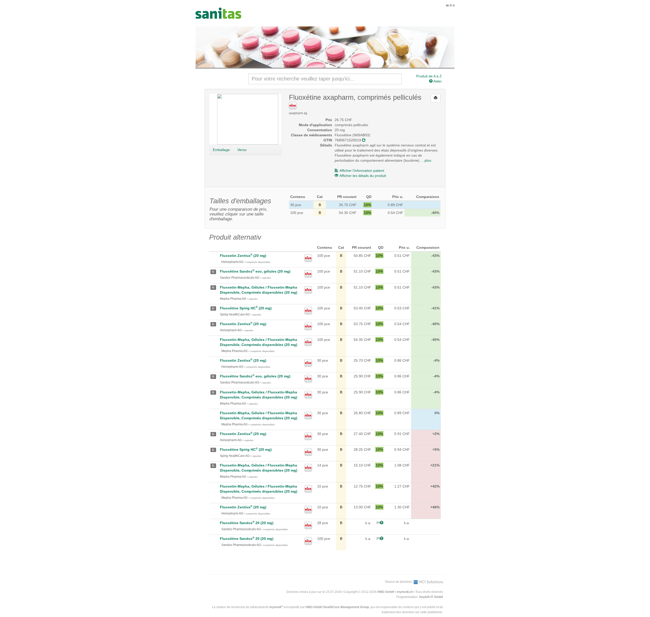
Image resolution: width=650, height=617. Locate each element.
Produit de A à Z (429, 76)
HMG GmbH (385, 592)
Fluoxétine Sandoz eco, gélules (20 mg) (255, 271)
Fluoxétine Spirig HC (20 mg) (246, 308)
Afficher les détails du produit (362, 176)
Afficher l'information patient (361, 171)
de (447, 5)
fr (451, 5)
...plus (426, 160)
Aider (437, 81)
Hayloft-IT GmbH (431, 597)
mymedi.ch (405, 592)
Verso (242, 150)
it (453, 5)
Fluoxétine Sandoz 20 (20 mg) (246, 523)
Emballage (221, 150)
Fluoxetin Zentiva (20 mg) (243, 256)
